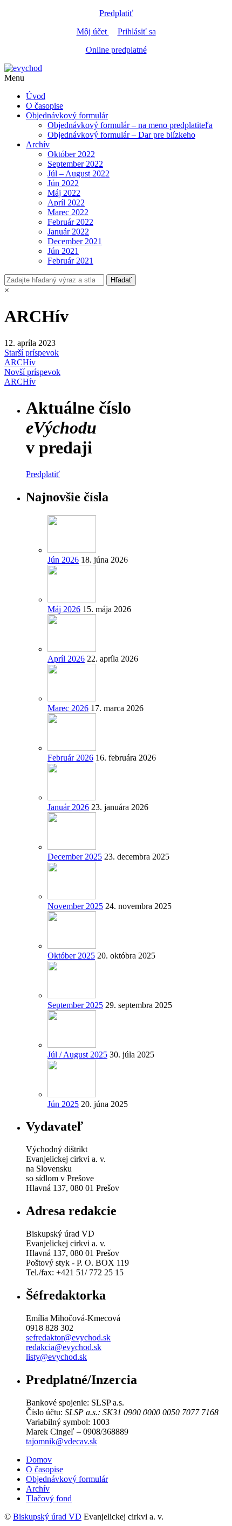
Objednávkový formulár (67, 115)
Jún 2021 (63, 250)
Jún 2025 (63, 1104)
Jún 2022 (63, 183)
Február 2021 (70, 260)
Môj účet (93, 31)
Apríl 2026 (66, 658)
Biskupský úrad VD (47, 1516)
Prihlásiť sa (137, 31)
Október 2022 (71, 154)
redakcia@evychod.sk (63, 1347)
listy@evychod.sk (56, 1356)
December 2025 (74, 856)
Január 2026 (68, 807)
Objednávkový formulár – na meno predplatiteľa (130, 125)
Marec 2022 (67, 212)
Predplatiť (116, 13)
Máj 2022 (63, 192)
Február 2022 (70, 221)
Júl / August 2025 (77, 1054)
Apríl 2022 (66, 202)
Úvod (35, 96)
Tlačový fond (49, 1498)
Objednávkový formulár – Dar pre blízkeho (121, 134)
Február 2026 (70, 757)
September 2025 (75, 1005)
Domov (39, 1459)
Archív (38, 144)
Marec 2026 (67, 708)
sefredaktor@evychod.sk (68, 1337)
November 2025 (75, 906)
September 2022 (75, 163)
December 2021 (74, 241)
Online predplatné (116, 49)
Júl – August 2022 (78, 173)
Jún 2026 (63, 559)
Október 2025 (71, 955)
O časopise (44, 105)
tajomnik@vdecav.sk (61, 1441)
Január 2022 (68, 231)
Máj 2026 (63, 609)
